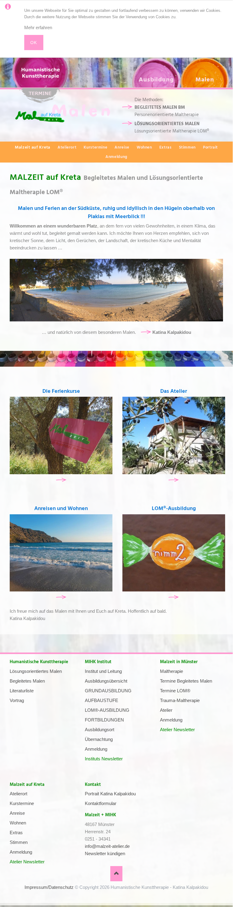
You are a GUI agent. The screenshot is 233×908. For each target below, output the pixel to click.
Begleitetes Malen (27, 681)
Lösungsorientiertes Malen (36, 671)
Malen (204, 80)
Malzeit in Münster (179, 662)
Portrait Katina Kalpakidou (110, 793)
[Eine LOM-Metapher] (173, 553)
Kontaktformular (100, 803)
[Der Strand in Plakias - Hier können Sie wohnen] (61, 553)
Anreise (122, 147)
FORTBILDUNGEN (104, 719)
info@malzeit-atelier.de (107, 846)
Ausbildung (156, 80)
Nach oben (116, 873)
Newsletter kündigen (105, 853)
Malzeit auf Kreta (27, 784)
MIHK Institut (98, 662)
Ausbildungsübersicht (106, 681)
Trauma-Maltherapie (180, 700)
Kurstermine (95, 147)
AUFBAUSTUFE (101, 700)
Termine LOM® (175, 690)
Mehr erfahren (38, 27)
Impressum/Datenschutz (49, 887)
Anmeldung (116, 156)
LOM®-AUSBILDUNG (107, 710)
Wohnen (144, 147)
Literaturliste (22, 690)
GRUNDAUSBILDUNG (108, 690)
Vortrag (17, 700)
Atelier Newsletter (177, 729)
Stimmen (187, 147)
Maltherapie (171, 671)
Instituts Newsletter (104, 758)
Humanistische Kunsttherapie (39, 662)
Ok (33, 42)
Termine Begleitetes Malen (186, 681)
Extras (165, 147)
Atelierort (67, 147)
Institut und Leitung (103, 671)
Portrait (210, 147)
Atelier (166, 710)
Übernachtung (99, 739)
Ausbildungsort (99, 729)
